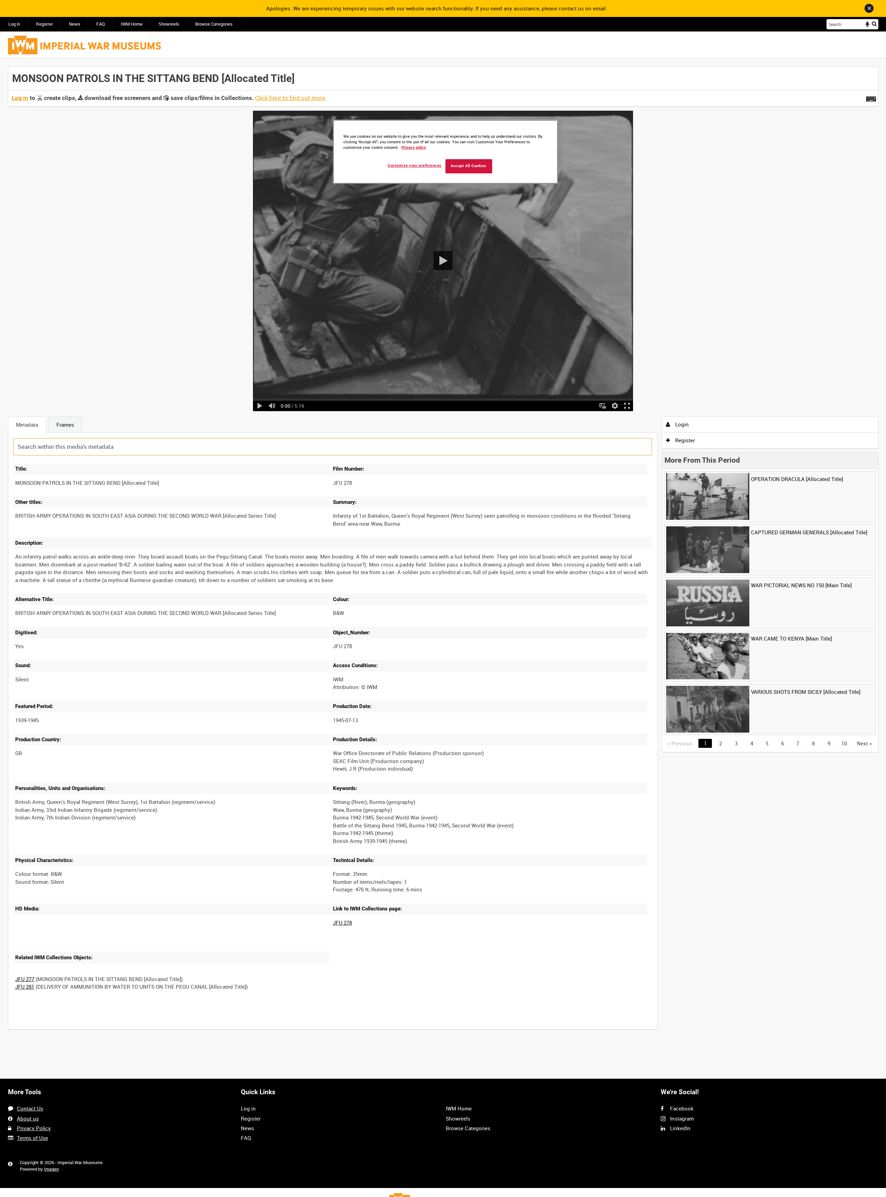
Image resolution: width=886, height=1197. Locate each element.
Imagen (51, 1169)
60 (113, 1028)
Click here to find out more (290, 98)
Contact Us (30, 1108)
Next (864, 743)
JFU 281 (24, 986)
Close (869, 8)
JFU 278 (342, 922)
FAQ (100, 24)
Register (44, 24)
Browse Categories (214, 24)
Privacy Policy (34, 1128)
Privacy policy (413, 147)
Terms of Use (32, 1137)
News (74, 24)
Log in (14, 24)
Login (681, 424)
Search (874, 23)
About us (28, 1118)
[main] (443, 551)
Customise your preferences (415, 165)
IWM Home (132, 24)
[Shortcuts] (871, 97)
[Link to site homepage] (84, 45)
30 (90, 1028)
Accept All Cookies (469, 166)
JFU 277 (24, 979)
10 (67, 1028)
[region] (445, 152)
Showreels (169, 24)
